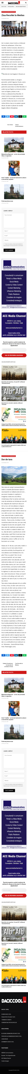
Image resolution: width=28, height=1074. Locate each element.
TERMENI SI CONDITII (6, 1019)
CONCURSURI (4, 1039)
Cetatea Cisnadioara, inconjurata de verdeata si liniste (8, 665)
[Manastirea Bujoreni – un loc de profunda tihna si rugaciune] (14, 144)
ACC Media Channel (6, 1058)
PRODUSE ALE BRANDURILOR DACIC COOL (11, 1036)
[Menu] (2, 2)
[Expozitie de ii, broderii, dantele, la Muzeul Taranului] (14, 393)
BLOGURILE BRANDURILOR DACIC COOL (10, 1033)
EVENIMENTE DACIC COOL (7, 1041)
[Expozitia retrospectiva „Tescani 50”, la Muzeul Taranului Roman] (14, 372)
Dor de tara (10, 124)
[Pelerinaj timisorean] (14, 191)
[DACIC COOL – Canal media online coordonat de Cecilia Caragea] (14, 2)
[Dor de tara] (14, 475)
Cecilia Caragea (5, 1061)
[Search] (26, 2)
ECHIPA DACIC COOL (6, 1014)
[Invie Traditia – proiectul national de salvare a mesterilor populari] (14, 168)
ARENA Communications (7, 1052)
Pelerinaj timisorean (7, 201)
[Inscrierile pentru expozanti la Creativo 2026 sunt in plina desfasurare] (14, 436)
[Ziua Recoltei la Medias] (14, 31)
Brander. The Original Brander (8, 1055)
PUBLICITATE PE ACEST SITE (8, 1017)
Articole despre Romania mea (8, 11)
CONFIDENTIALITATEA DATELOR (9, 1022)
